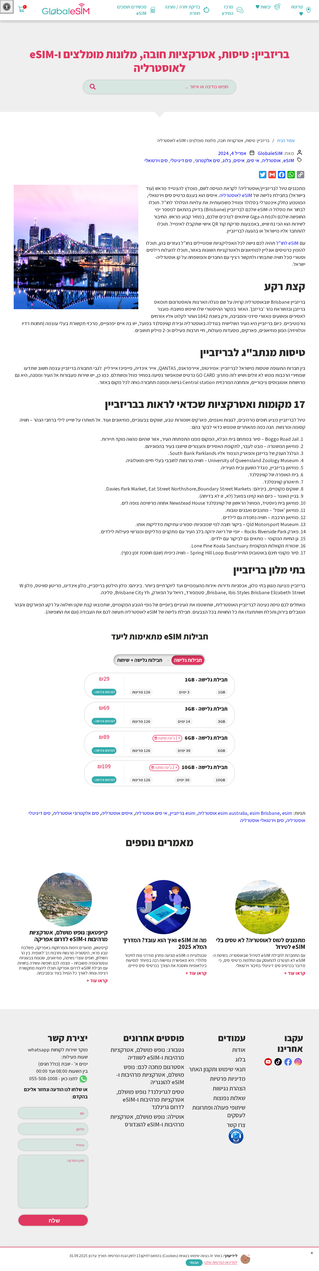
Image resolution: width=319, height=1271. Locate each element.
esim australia (232, 813)
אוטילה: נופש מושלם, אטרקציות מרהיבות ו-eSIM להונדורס (147, 1120)
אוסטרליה (271, 160)
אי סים (253, 160)
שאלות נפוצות (229, 1098)
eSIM (288, 160)
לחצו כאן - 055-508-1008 (54, 1078)
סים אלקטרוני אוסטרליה (76, 813)
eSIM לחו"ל (287, 243)
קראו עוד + (294, 973)
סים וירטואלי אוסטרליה (262, 820)
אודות (238, 1050)
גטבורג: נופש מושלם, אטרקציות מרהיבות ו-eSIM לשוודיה (147, 1053)
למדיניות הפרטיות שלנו (221, 1262)
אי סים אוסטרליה (151, 813)
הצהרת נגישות (229, 1088)
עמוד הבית (286, 140)
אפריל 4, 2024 (232, 153)
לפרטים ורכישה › (104, 692)
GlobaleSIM (270, 153)
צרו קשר (236, 1125)
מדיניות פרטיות (227, 1078)
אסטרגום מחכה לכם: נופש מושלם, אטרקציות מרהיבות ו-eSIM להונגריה (150, 1074)
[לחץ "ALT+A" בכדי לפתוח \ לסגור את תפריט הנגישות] (6, 6)
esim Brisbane (265, 813)
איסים (239, 160)
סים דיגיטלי (181, 160)
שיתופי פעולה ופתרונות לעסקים (218, 1111)
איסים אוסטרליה (117, 813)
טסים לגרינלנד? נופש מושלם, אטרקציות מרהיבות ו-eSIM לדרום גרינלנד (150, 1099)
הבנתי (194, 1263)
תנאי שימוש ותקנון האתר (217, 1069)
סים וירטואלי (156, 160)
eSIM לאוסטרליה (236, 195)
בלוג (227, 160)
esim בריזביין (182, 813)
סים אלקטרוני (207, 160)
